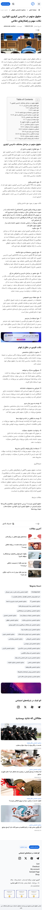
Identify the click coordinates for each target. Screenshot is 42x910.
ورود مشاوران (23, 847)
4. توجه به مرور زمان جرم (32, 132)
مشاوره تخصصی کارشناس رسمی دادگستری (29, 648)
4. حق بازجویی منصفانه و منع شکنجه (28, 113)
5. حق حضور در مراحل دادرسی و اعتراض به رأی (26, 115)
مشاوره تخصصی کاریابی (8, 648)
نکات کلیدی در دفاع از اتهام (30, 122)
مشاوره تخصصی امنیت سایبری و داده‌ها (16, 601)
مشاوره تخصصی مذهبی (34, 662)
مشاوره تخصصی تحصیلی (10, 616)
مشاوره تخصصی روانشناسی (15, 639)
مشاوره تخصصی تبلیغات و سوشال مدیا (30, 616)
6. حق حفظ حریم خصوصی (31, 117)
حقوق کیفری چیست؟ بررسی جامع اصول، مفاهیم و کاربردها (21, 504)
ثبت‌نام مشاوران (34, 847)
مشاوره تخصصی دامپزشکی (33, 639)
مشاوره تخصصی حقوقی (18, 10)
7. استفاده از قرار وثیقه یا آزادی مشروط (28, 139)
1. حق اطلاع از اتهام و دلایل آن (30, 106)
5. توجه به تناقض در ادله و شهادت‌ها (28, 134)
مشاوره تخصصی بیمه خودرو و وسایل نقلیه (29, 606)
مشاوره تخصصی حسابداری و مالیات (31, 620)
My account (34, 869)
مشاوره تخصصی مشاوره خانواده (16, 662)
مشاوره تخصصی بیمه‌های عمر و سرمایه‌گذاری (28, 611)
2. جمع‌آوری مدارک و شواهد (31, 127)
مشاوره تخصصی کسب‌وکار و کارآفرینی (30, 653)
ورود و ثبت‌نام (5, 4)
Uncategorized (35, 592)
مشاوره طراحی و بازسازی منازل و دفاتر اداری (29, 677)
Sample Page (34, 872)
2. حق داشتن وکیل (33, 108)
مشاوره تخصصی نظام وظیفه (33, 667)
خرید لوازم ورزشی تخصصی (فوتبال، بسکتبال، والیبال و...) (26, 597)
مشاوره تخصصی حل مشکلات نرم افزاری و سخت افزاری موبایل (24, 625)
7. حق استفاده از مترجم (32, 120)
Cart (37, 864)
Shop (37, 874)
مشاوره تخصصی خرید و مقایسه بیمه (30, 630)
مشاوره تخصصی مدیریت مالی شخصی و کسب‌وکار (27, 658)
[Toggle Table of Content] (36, 100)
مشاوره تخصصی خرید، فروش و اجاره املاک (29, 634)
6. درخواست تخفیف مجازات (31, 136)
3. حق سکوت (35, 110)
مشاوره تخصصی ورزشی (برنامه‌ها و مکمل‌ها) (29, 672)
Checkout (35, 866)
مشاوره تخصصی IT (35, 601)
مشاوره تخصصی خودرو (8, 634)
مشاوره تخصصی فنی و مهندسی (32, 644)
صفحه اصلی (32, 10)
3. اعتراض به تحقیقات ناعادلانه (30, 129)
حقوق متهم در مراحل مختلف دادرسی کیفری (25, 103)
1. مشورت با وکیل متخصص (31, 125)
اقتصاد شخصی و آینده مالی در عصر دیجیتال (17, 592)
